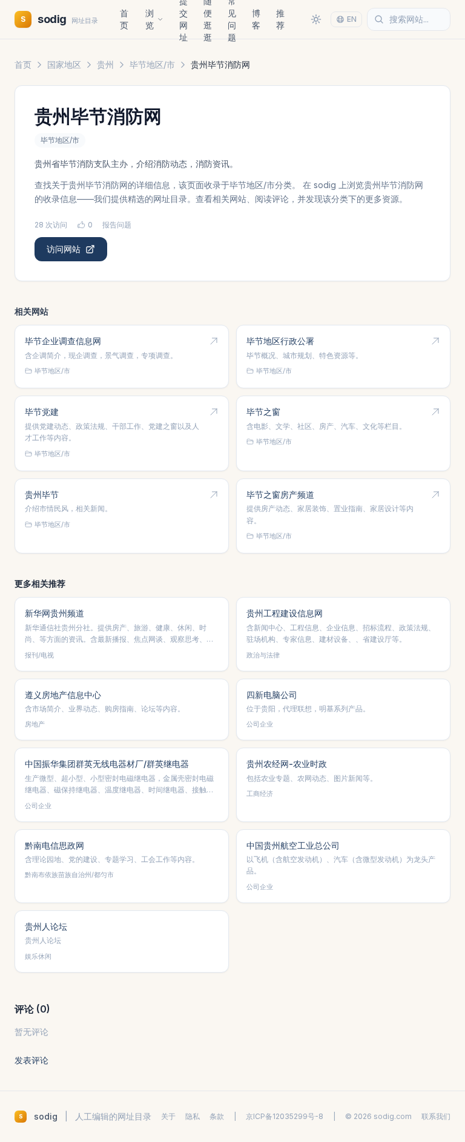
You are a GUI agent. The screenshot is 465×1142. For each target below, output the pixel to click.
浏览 (149, 19)
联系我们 (435, 1116)
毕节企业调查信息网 (63, 341)
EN (352, 19)
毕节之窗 (263, 411)
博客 (256, 19)
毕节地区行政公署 (280, 341)
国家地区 (64, 64)
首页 (124, 19)
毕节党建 (42, 411)
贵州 (105, 64)
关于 (168, 1116)
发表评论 (31, 1060)
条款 (216, 1116)
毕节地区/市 (152, 64)
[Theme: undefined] (316, 19)
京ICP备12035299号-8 (284, 1116)
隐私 (192, 1116)
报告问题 (116, 224)
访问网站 (64, 249)
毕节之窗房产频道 (280, 494)
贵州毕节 (42, 494)
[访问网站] (214, 341)
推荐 (280, 19)
